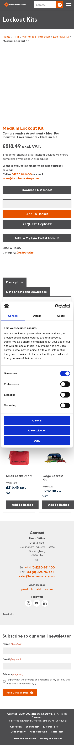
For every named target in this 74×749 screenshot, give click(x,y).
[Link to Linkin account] (44, 603)
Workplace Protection (36, 36)
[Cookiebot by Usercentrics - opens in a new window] (55, 306)
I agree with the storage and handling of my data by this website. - (38, 681)
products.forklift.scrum (37, 589)
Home (6, 36)
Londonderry (18, 731)
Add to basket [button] (22, 504)
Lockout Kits (61, 36)
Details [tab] (37, 315)
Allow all (37, 420)
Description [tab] (14, 282)
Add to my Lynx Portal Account (37, 238)
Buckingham (32, 726)
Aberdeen (16, 726)
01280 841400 (22, 174)
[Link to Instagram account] (28, 603)
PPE (16, 36)
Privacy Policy (26, 683)
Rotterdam (57, 731)
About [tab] (61, 315)
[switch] (65, 384)
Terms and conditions (24, 738)
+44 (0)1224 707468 (39, 572)
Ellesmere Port (52, 726)
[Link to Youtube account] (36, 603)
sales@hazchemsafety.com (21, 178)
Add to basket (37, 214)
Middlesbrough (38, 731)
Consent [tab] (13, 315)
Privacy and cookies (51, 738)
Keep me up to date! (18, 692)
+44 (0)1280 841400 (40, 567)
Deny (37, 440)
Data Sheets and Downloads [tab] (26, 292)
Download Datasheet (37, 190)
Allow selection (37, 430)
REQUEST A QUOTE (37, 224)
